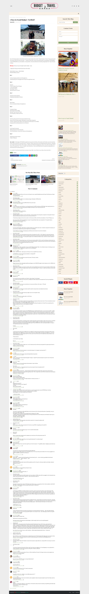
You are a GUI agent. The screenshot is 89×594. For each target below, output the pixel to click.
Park (68, 245)
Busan (68, 192)
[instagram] (76, 6)
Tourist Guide (68, 264)
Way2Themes (18, 592)
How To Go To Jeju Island (63, 156)
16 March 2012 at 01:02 (17, 465)
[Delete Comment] (22, 196)
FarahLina (15, 381)
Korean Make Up (68, 232)
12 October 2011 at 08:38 (17, 258)
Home (11, 17)
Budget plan (68, 190)
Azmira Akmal (15, 408)
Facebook (40, 56)
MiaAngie (14, 581)
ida (13, 352)
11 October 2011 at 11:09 (17, 237)
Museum (68, 243)
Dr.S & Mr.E (15, 438)
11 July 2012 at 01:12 (16, 505)
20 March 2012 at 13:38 (17, 468)
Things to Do (68, 259)
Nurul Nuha (15, 307)
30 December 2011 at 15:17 (18, 395)
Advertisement (68, 183)
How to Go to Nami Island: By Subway (65, 147)
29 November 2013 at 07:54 (18, 565)
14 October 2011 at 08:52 (17, 289)
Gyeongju (68, 206)
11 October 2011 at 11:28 (17, 249)
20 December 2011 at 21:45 (18, 379)
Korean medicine (68, 234)
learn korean (68, 236)
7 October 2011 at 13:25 (17, 203)
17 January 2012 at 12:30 (17, 421)
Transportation (68, 266)
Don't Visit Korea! (61, 165)
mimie (14, 466)
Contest (68, 194)
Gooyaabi (26, 592)
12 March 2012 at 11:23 (17, 459)
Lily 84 (14, 193)
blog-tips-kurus (16, 470)
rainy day (14, 555)
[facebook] (72, 6)
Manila (68, 241)
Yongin (68, 273)
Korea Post (68, 227)
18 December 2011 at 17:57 (18, 373)
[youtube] (75, 282)
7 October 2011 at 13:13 (17, 199)
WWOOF (68, 269)
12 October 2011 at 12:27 (17, 273)
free (68, 201)
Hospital (68, 211)
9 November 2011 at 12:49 (17, 341)
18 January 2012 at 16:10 (17, 425)
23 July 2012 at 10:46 (17, 531)
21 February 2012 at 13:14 (17, 454)
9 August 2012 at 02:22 (17, 542)
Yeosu (68, 271)
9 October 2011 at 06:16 (17, 208)
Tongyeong (68, 260)
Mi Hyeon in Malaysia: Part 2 (66, 94)
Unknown (15, 369)
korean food (68, 231)
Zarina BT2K (12, 22)
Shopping (68, 250)
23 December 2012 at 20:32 (18, 549)
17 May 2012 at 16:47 (16, 496)
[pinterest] (78, 6)
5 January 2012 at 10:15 (17, 417)
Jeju (68, 220)
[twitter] (74, 6)
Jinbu (68, 222)
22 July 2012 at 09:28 (17, 521)
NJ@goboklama (16, 389)
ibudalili (14, 456)
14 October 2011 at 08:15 (17, 285)
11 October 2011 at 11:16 (17, 243)
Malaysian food (68, 239)
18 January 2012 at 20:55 (17, 430)
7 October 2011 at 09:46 (17, 196)
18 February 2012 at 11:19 (17, 445)
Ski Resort (68, 252)
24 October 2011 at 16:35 (17, 297)
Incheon (68, 215)
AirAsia (68, 185)
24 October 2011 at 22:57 (17, 306)
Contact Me (77, 592)
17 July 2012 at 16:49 (17, 513)
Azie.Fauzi (15, 250)
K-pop (68, 225)
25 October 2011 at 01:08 (17, 315)
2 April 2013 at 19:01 (16, 554)
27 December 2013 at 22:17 (18, 579)
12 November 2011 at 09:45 (18, 351)
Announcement (68, 187)
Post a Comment (13, 588)
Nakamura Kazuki (16, 507)
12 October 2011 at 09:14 (17, 264)
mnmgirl (14, 447)
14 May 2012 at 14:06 (17, 486)
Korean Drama (68, 229)
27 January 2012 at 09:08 (17, 436)
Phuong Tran (15, 551)
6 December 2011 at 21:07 (17, 368)
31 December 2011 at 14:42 (18, 400)
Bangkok (14, 295)
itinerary (14, 17)
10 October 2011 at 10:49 (17, 231)
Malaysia (68, 238)
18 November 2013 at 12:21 (18, 559)
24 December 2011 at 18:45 (18, 387)
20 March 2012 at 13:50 (17, 472)
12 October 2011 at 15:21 (17, 281)
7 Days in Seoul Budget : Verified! (31, 184)
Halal (68, 208)
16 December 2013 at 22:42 (18, 575)
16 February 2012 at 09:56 (17, 440)
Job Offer (68, 224)
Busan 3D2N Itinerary (14, 184)
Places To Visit (68, 246)
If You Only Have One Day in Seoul (47, 184)
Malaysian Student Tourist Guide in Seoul (66, 69)
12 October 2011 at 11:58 (17, 269)
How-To (68, 213)
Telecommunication (68, 257)
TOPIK (68, 262)
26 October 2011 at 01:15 (17, 326)
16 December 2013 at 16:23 (18, 569)
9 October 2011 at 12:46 (17, 221)
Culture (68, 197)
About (73, 592)
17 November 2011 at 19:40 (18, 364)
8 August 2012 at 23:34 (17, 538)
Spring (68, 255)
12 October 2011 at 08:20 (17, 254)
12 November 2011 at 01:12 (18, 346)
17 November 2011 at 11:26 (18, 354)
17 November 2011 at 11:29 (18, 359)
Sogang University (68, 253)
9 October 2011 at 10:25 (17, 212)
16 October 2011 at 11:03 (17, 293)
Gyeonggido (68, 204)
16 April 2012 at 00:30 (17, 479)
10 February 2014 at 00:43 (18, 586)
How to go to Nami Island (65, 118)
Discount (68, 199)
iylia (13, 205)
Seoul (68, 248)
